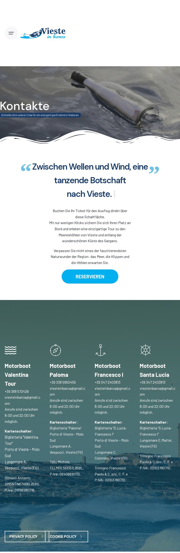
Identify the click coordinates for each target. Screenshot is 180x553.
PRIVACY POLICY (23, 536)
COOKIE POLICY (63, 536)
